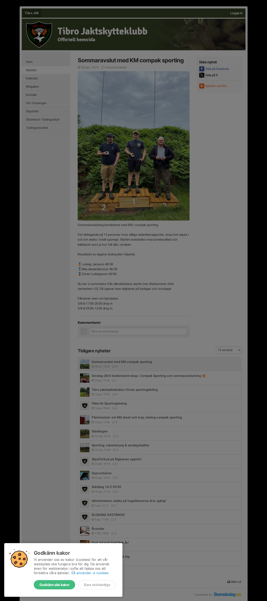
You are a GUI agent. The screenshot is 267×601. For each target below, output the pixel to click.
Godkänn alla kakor (54, 585)
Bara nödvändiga (97, 585)
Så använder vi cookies (89, 573)
